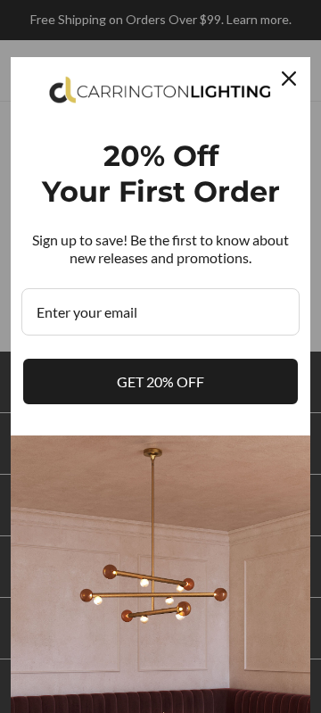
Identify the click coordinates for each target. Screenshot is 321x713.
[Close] (289, 78)
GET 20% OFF (160, 381)
